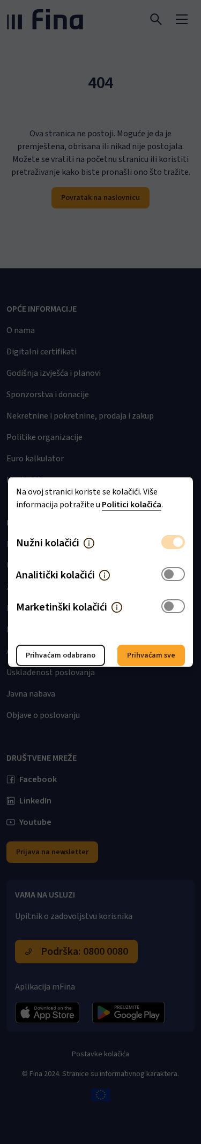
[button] (89, 543)
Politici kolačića (131, 505)
